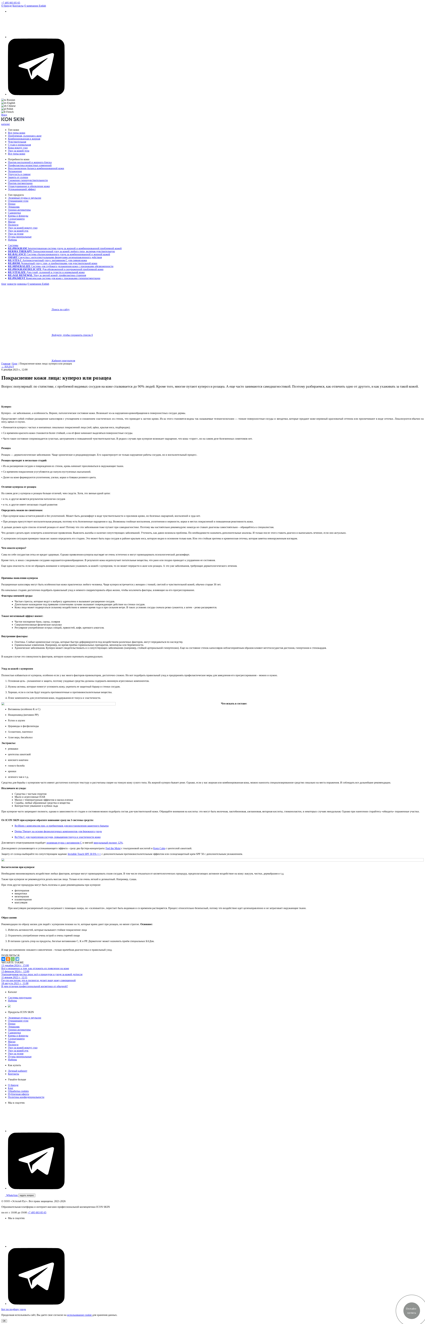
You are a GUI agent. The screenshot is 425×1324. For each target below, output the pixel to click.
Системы (13, 245)
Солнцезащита (16, 218)
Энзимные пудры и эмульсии (24, 197)
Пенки (11, 203)
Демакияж (14, 206)
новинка (22, 283)
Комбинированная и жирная (24, 138)
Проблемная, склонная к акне (25, 135)
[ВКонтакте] (3, 959)
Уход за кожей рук (18, 230)
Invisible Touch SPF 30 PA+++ (84, 854)
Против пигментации (20, 183)
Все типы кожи (16, 132)
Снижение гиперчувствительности (28, 180)
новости (11, 283)
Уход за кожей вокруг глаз (22, 227)
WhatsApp (11, 1195)
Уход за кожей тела (18, 150)
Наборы (12, 239)
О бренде (6, 5)
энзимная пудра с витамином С (64, 842)
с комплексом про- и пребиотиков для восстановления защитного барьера (62, 825)
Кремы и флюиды (18, 215)
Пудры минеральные (20, 236)
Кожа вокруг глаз (18, 147)
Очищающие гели (18, 200)
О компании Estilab (35, 5)
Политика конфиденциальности (26, 1097)
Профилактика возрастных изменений (30, 165)
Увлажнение (15, 171)
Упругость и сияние (19, 174)
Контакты (18, 5)
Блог (15, 363)
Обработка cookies (18, 1091)
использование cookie (79, 1315)
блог (3, 283)
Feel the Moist (113, 848)
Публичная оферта (18, 1094)
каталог (5, 124)
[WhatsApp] (13, 959)
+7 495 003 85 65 (10, 2)
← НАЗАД (7, 366)
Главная (5, 363)
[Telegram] (17, 959)
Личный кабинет (17, 1070)
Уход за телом (15, 233)
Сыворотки (14, 212)
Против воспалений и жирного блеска (30, 162)
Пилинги (13, 224)
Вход (4, 114)
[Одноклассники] (8, 959)
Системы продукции (20, 997)
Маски (11, 221)
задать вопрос (27, 1195)
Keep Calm (159, 848)
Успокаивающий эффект (22, 189)
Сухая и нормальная (19, 144)
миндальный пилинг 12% (108, 842)
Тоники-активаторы (19, 209)
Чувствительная (17, 141)
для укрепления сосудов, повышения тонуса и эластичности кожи (58, 837)
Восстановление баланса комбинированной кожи (36, 168)
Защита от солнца (18, 177)
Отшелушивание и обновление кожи (29, 186)
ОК (4, 1321)
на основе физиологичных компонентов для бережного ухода (58, 831)
